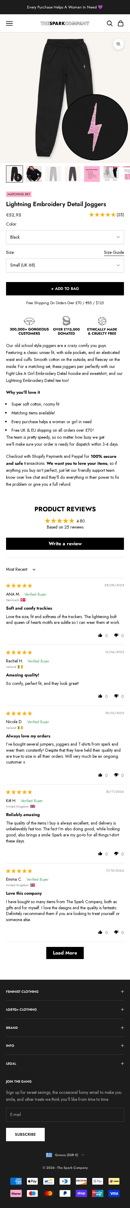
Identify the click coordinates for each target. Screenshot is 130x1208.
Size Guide (114, 252)
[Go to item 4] (72, 173)
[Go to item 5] (91, 173)
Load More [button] (65, 952)
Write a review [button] (65, 543)
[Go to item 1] (14, 173)
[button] (103, 215)
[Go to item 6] (111, 173)
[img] (19, 586)
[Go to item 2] (33, 173)
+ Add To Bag (65, 288)
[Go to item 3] (53, 173)
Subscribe (25, 1134)
